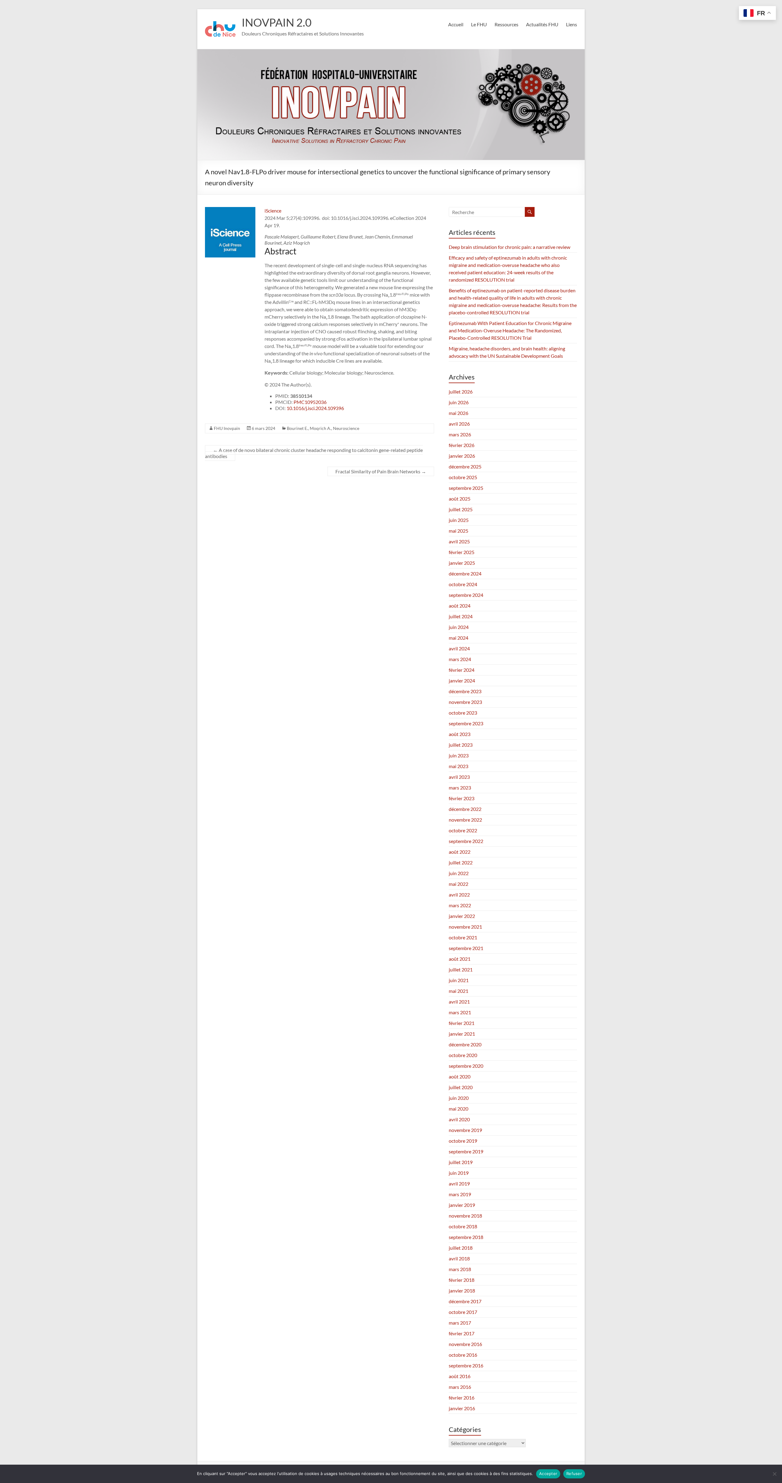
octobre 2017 (463, 1312)
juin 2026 (459, 402)
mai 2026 (458, 413)
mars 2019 (460, 1194)
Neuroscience (346, 428)
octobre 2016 (463, 1355)
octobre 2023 (463, 713)
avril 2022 (459, 894)
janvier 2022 (462, 916)
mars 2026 (460, 434)
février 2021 (461, 1023)
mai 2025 (458, 531)
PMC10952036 (310, 402)
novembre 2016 (465, 1344)
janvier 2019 (462, 1205)
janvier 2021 (462, 1034)
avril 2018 (459, 1258)
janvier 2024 (462, 680)
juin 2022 (459, 873)
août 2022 (459, 852)
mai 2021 (458, 991)
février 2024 (461, 670)
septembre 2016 (466, 1365)
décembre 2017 (465, 1301)
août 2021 (459, 959)
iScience (273, 210)
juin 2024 (459, 627)
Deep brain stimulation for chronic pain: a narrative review (509, 247)
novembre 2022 (465, 820)
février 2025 (461, 552)
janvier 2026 (462, 456)
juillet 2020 (461, 1087)
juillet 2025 (461, 509)
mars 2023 (460, 787)
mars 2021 (460, 1012)
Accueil (455, 24)
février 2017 (461, 1333)
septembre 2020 (466, 1066)
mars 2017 (460, 1323)
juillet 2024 (461, 616)
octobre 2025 (463, 477)
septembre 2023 (466, 723)
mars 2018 (460, 1269)
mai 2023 (458, 766)
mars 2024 (460, 659)
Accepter (548, 1473)
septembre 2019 (466, 1151)
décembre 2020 (465, 1044)
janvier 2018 (462, 1290)
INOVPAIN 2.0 (277, 22)
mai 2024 (458, 638)
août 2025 (459, 498)
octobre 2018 (463, 1226)
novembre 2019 (465, 1130)
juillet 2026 (461, 391)
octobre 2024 (463, 584)
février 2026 (461, 445)
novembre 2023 (465, 702)
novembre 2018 (465, 1216)
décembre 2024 (465, 573)
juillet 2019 (461, 1162)
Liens (571, 24)
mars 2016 (460, 1387)
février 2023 (461, 798)
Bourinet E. (297, 428)
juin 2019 (459, 1173)
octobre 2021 (463, 937)
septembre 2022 (466, 841)
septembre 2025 (466, 488)
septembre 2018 (466, 1237)
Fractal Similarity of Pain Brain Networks (380, 471)
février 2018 (461, 1280)
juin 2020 (459, 1098)
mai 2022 (458, 884)
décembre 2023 (465, 691)
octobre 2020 (463, 1055)
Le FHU (479, 24)
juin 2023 (459, 755)
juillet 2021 (461, 969)
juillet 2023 (461, 745)
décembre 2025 (465, 466)
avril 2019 (459, 1183)
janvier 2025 (462, 563)
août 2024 (459, 605)
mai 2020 (458, 1108)
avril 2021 (459, 1001)
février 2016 (461, 1397)
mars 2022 (460, 905)
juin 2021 (459, 980)
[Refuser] (774, 1474)
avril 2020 (459, 1119)
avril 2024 (459, 648)
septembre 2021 (466, 948)
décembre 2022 (465, 809)
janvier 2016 (462, 1408)
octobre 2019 (463, 1141)
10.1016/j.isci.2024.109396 (315, 408)
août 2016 (459, 1376)
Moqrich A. (320, 428)
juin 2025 (459, 520)
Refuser (574, 1473)
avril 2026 (459, 424)
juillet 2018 (461, 1248)
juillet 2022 (461, 862)
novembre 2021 (465, 927)
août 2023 (459, 734)
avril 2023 (459, 777)
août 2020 (459, 1076)
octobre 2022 (463, 830)
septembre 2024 (466, 595)
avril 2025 (459, 541)
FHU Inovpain (227, 428)
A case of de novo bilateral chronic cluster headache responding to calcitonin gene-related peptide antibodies (314, 453)
